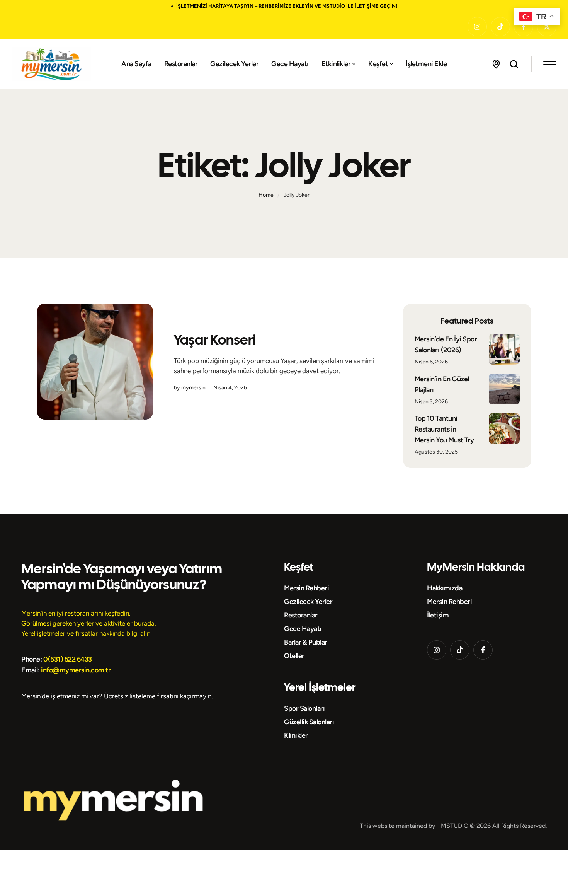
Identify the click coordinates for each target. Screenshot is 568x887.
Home (266, 195)
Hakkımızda (444, 588)
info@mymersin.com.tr (76, 670)
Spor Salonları (304, 708)
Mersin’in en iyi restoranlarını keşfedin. (76, 613)
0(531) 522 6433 (67, 659)
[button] (353, 64)
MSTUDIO (454, 825)
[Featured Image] (95, 362)
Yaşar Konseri (215, 340)
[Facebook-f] (483, 650)
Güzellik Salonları (309, 722)
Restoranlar (301, 615)
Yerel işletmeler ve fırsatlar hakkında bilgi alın (85, 633)
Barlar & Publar (305, 642)
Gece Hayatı (302, 628)
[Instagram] (477, 26)
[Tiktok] (500, 26)
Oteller (294, 656)
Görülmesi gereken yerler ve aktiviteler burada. (88, 623)
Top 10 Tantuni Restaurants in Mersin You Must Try (444, 429)
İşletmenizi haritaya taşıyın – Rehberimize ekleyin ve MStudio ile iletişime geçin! (286, 6)
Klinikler (296, 735)
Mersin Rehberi (306, 588)
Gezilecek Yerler (308, 601)
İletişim (438, 615)
